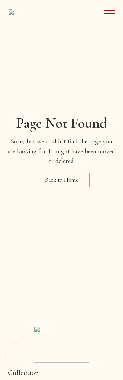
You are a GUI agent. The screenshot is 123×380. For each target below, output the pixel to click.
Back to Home (62, 179)
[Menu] (109, 11)
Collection (23, 373)
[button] (15, 353)
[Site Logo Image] (11, 12)
